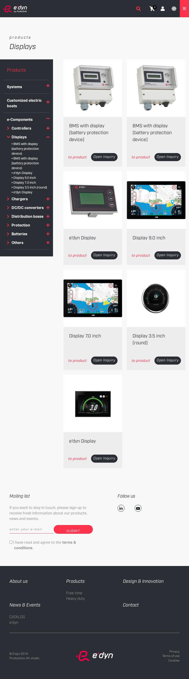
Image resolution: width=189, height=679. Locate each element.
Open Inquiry (104, 157)
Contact (131, 605)
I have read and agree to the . (44, 545)
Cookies (174, 660)
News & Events (24, 605)
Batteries (19, 234)
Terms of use (171, 656)
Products (75, 581)
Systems (14, 86)
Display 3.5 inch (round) (30, 187)
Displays (19, 137)
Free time (74, 593)
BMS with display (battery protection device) (25, 148)
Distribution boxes (28, 216)
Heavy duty (75, 598)
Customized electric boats (24, 103)
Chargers (20, 199)
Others (18, 242)
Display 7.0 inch (24, 182)
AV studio (32, 658)
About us (18, 581)
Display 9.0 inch (24, 178)
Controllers (21, 128)
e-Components (20, 119)
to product (77, 157)
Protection (21, 225)
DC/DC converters (28, 207)
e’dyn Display (22, 173)
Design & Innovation (143, 581)
